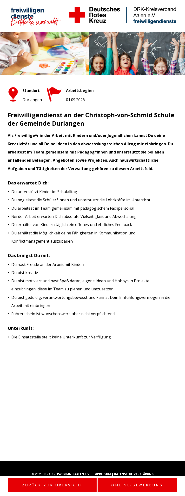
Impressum (102, 474)
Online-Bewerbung (137, 485)
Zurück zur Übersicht (52, 485)
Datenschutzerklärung (134, 474)
